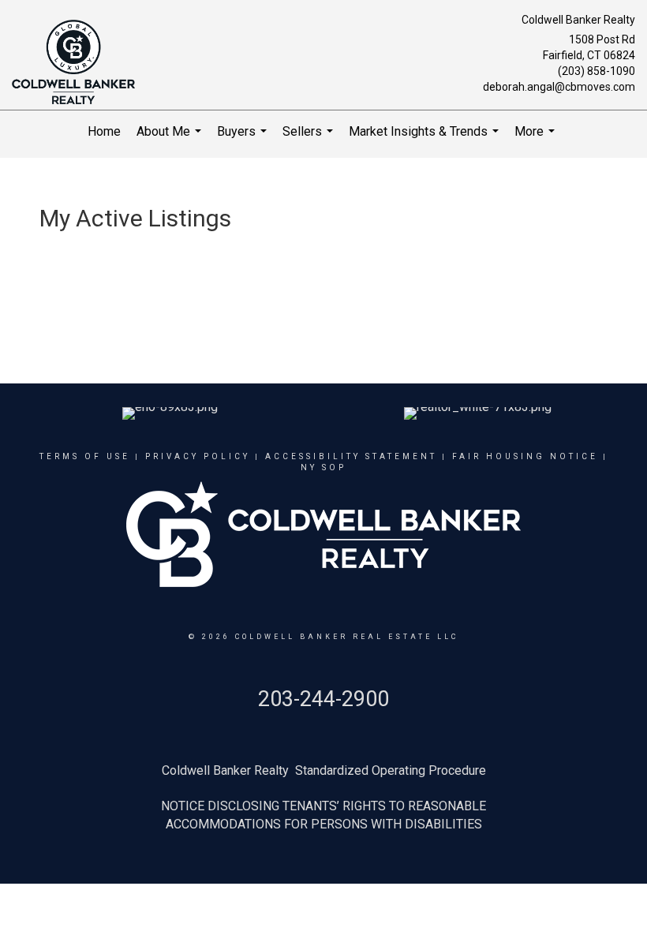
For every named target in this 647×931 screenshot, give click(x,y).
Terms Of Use (84, 456)
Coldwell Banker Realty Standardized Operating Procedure (324, 770)
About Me (171, 138)
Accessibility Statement (351, 456)
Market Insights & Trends (426, 138)
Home (104, 131)
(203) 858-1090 (596, 71)
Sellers (309, 138)
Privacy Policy (197, 456)
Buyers (244, 138)
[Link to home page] (77, 63)
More (536, 138)
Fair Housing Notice (525, 456)
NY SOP (323, 467)
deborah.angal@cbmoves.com (559, 86)
